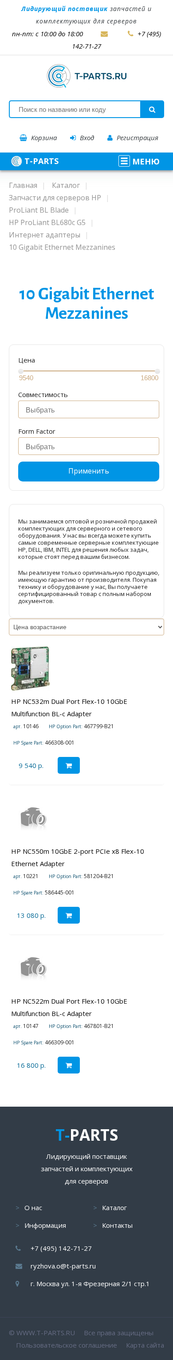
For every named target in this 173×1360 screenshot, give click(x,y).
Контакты (117, 1225)
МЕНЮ (145, 161)
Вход (86, 137)
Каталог (114, 1207)
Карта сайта (145, 1345)
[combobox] (88, 409)
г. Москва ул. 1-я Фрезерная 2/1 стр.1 (90, 1283)
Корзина (43, 137)
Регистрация (136, 137)
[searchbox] (91, 410)
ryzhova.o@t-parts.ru (63, 1265)
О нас (33, 1207)
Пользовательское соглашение (66, 1345)
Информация (45, 1225)
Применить (88, 471)
